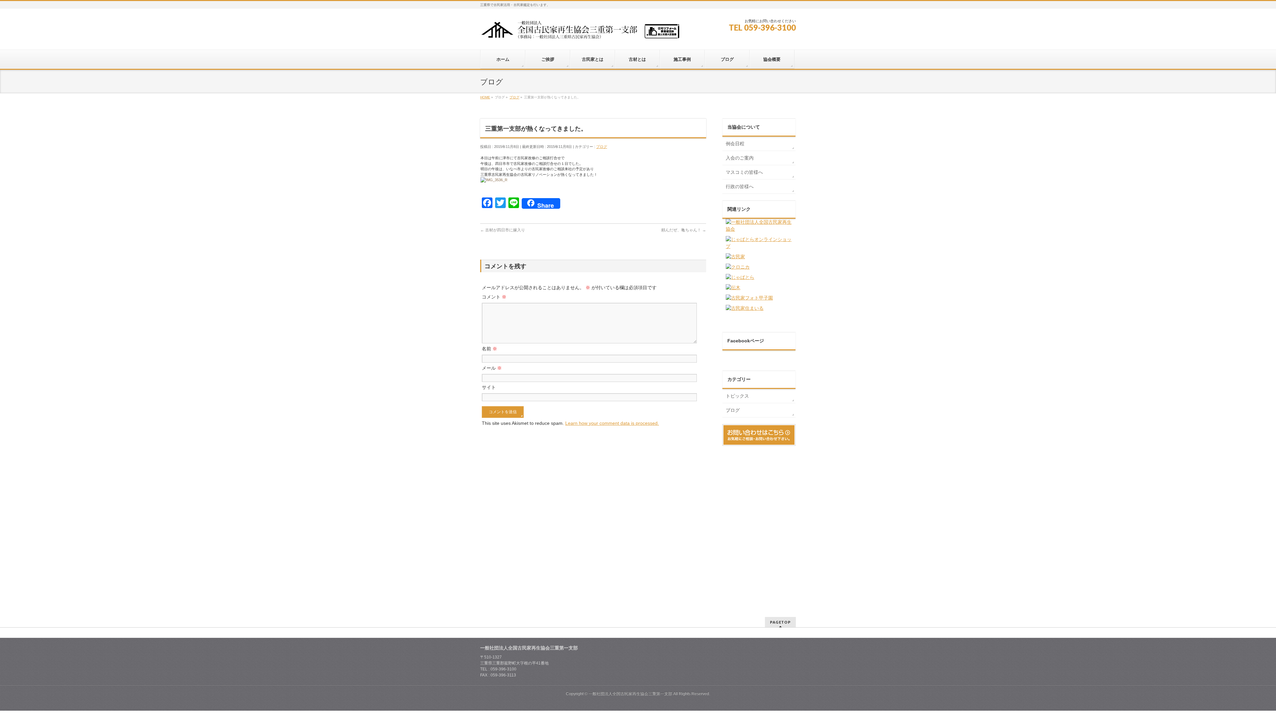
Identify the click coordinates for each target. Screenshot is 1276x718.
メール (492, 368)
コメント (494, 296)
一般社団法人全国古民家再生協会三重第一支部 (630, 693)
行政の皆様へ (740, 186)
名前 (489, 348)
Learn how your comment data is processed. (612, 423)
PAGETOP (780, 622)
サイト (489, 387)
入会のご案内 (740, 158)
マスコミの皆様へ (744, 172)
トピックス (737, 396)
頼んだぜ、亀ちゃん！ (683, 230)
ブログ (601, 147)
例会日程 (735, 143)
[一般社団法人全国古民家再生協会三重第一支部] (580, 32)
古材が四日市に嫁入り (502, 230)
